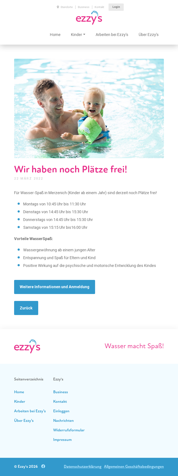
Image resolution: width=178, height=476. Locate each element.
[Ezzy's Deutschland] (89, 18)
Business (83, 7)
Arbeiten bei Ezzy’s (112, 34)
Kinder (76, 34)
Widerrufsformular (69, 430)
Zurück (26, 308)
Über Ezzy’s (149, 34)
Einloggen (61, 411)
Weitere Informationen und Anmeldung (54, 286)
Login (116, 6)
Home (55, 34)
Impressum (62, 440)
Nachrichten (63, 421)
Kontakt (99, 7)
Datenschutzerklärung (82, 467)
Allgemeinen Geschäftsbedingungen (134, 467)
